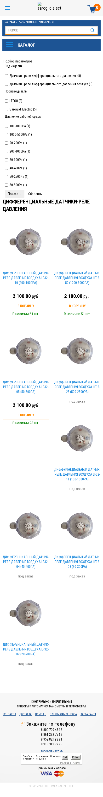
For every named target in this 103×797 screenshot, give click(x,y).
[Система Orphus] (51, 758)
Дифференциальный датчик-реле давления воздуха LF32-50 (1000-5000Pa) (77, 278)
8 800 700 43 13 (51, 730)
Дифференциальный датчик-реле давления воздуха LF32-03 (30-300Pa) (77, 562)
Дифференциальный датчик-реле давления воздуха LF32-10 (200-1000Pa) (26, 278)
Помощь (40, 714)
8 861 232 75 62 (51, 734)
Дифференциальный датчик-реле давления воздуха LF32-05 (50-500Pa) (26, 387)
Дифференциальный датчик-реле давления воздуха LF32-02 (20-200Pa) (26, 649)
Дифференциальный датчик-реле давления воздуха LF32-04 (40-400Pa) (26, 562)
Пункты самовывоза (63, 714)
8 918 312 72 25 (51, 744)
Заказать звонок (52, 750)
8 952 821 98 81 (51, 739)
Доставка (25, 714)
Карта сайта (88, 714)
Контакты (9, 714)
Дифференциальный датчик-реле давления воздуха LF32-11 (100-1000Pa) (77, 474)
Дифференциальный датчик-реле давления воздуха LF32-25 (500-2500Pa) (77, 387)
